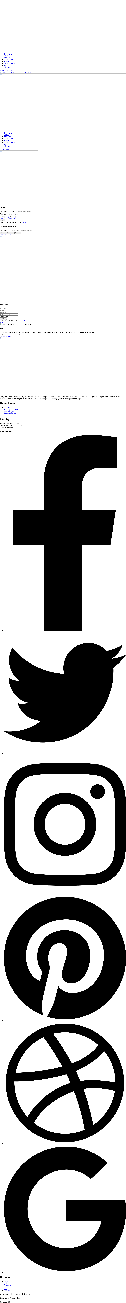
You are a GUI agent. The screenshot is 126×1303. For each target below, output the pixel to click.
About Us (7, 407)
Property (7, 1285)
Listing (6, 1283)
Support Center (10, 413)
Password (4, 214)
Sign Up (3, 318)
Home (6, 1281)
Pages (6, 1287)
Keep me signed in (9, 216)
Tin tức (6, 65)
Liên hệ (7, 67)
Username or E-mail (8, 230)
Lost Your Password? (8, 218)
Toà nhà (7, 61)
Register (9, 149)
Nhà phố (7, 58)
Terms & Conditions (11, 409)
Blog (6, 1289)
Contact (7, 1291)
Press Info (8, 415)
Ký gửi (2, 322)
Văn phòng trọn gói (11, 63)
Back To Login (5, 235)
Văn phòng (8, 60)
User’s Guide (9, 411)
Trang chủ (8, 54)
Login (2, 149)
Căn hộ (6, 56)
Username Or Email (7, 212)
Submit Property (6, 71)
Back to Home (5, 336)
